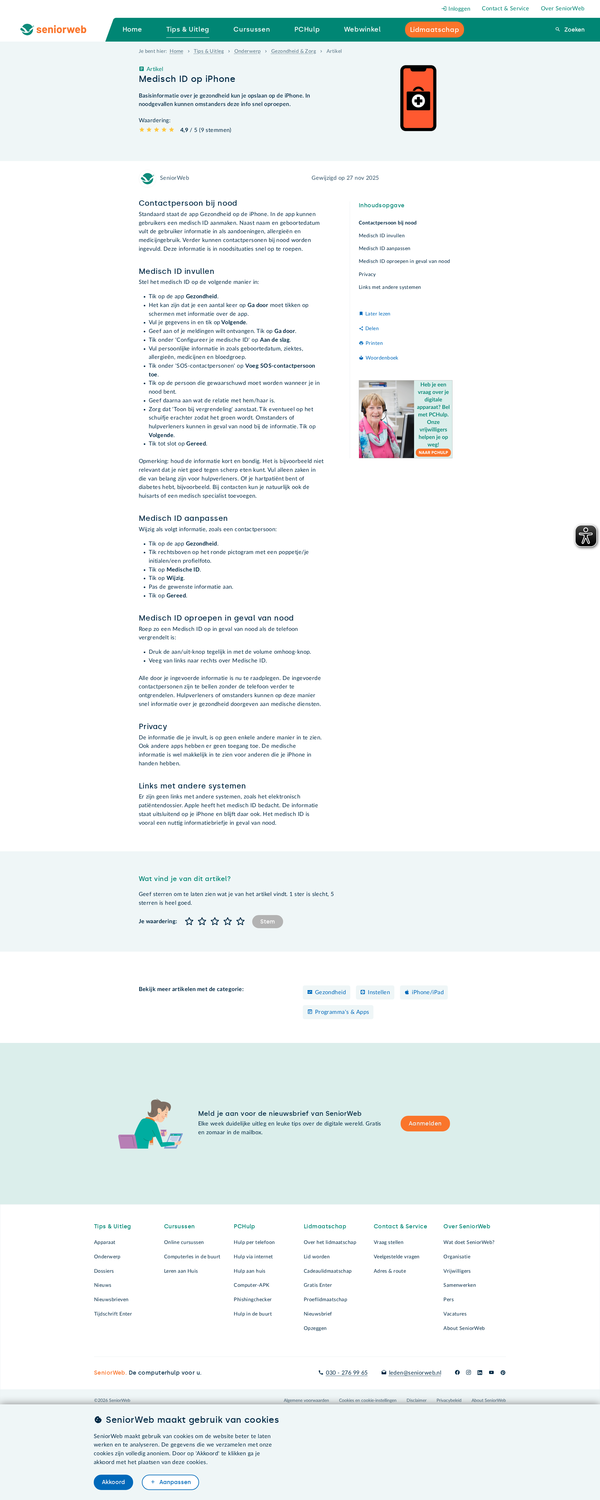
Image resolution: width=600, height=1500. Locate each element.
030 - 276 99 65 (347, 1373)
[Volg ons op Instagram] (469, 1373)
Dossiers (104, 1271)
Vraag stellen (389, 1242)
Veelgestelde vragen (397, 1256)
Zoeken (574, 29)
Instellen (379, 992)
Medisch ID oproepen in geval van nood (404, 261)
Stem (267, 921)
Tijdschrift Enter (113, 1313)
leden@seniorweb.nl (415, 1373)
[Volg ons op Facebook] (457, 1373)
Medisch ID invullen (382, 235)
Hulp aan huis (250, 1271)
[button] (189, 922)
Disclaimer (417, 1400)
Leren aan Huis (181, 1271)
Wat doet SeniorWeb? (468, 1242)
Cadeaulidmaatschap (328, 1271)
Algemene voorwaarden (306, 1400)
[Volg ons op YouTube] (491, 1373)
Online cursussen (184, 1242)
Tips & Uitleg (209, 51)
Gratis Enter (318, 1285)
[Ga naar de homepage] (58, 30)
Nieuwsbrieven (111, 1299)
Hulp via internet (253, 1256)
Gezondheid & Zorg (293, 51)
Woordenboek (382, 357)
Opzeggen (315, 1328)
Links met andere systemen (390, 287)
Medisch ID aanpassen (385, 248)
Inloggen (459, 9)
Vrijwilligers (457, 1271)
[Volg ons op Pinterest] (503, 1373)
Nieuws (103, 1285)
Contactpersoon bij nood (388, 222)
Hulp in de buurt (253, 1313)
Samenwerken (459, 1285)
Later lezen (378, 314)
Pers (448, 1299)
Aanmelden (425, 1123)
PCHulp (244, 1226)
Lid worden (317, 1256)
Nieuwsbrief (318, 1313)
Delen (372, 328)
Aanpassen (174, 1482)
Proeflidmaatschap (325, 1299)
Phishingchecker (253, 1299)
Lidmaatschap (325, 1226)
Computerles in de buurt (192, 1256)
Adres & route (390, 1271)
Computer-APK (251, 1285)
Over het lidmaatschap (330, 1242)
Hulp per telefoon (254, 1242)
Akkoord (113, 1482)
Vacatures (455, 1313)
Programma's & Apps (342, 1012)
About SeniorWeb (464, 1328)
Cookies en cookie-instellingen (368, 1400)
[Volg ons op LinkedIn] (480, 1373)
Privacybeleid (449, 1400)
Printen (374, 343)
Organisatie (456, 1256)
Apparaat (104, 1242)
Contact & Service (505, 9)
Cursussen (179, 1226)
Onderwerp (247, 51)
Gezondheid (330, 992)
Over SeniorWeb (563, 9)
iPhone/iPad (428, 992)
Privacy (367, 274)
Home (176, 51)
